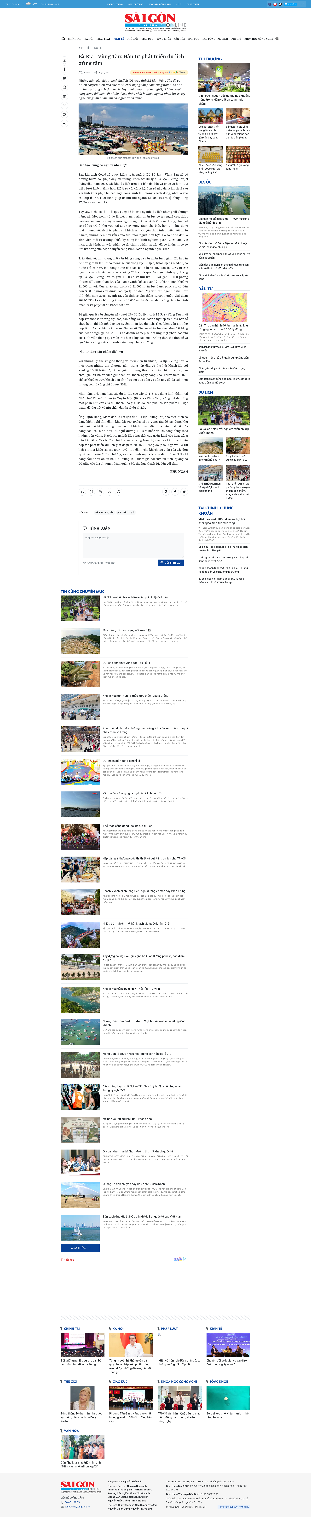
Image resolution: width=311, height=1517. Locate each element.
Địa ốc (205, 181)
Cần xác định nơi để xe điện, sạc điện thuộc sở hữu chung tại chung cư (223, 245)
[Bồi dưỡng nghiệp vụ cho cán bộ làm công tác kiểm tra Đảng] (82, 1345)
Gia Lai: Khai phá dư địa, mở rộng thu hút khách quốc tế (138, 1151)
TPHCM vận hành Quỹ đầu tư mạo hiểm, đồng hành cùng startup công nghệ (179, 1417)
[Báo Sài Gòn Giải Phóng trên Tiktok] (280, 4)
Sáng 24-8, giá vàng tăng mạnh (237, 167)
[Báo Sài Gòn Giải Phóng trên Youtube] (275, 4)
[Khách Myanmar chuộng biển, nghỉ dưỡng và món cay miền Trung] (80, 902)
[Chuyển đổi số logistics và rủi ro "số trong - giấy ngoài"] (228, 1345)
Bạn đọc (193, 38)
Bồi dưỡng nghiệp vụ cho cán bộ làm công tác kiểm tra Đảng (81, 1362)
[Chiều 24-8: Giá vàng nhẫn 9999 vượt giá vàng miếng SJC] (210, 154)
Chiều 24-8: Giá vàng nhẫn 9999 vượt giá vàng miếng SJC (210, 169)
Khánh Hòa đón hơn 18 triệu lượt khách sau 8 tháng (135, 695)
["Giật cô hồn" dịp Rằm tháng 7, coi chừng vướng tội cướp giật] (180, 1345)
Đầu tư (205, 288)
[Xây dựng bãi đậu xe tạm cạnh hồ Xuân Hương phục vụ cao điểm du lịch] (80, 967)
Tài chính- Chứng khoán (216, 510)
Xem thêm (276, 39)
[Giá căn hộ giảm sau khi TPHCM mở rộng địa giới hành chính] (224, 200)
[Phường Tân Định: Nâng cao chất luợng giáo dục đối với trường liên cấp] (131, 1398)
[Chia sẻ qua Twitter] (64, 78)
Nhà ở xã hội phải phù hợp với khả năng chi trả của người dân (224, 255)
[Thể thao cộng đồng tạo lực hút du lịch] (80, 837)
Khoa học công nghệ (258, 38)
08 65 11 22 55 (72, 1502)
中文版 (179, 4)
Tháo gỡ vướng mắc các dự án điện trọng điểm (221, 370)
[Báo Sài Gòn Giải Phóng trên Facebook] (269, 4)
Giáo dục (147, 38)
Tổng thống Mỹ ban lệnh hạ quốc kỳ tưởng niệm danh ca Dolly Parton (81, 1417)
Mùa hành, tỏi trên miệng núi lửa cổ (125, 630)
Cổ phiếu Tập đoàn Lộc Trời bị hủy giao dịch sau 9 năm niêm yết (223, 548)
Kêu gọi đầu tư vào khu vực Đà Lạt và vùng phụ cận (222, 348)
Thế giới (132, 38)
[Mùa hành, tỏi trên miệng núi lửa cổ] (80, 641)
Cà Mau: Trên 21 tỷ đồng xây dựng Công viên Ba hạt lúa (223, 359)
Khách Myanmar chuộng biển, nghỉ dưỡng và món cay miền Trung (144, 891)
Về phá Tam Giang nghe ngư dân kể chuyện (131, 793)
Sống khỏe (163, 38)
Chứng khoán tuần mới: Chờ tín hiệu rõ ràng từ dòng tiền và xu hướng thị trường (223, 570)
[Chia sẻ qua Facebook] (64, 69)
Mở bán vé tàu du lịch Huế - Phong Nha (127, 1119)
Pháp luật (103, 38)
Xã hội (89, 38)
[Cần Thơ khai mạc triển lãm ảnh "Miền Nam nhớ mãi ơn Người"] (82, 1447)
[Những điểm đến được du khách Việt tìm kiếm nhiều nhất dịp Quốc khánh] (80, 1032)
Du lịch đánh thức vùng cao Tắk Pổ (125, 662)
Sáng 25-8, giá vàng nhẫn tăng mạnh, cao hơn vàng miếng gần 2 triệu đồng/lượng (238, 132)
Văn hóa (179, 38)
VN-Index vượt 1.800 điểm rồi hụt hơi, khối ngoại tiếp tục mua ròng (222, 521)
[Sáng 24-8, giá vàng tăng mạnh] (238, 154)
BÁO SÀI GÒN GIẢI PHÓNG (155, 22)
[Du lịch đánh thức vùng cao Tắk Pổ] (80, 674)
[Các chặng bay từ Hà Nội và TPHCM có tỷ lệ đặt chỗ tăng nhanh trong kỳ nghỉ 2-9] (80, 1097)
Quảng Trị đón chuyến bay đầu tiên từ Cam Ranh (134, 1184)
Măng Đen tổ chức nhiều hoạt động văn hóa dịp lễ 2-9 (137, 1053)
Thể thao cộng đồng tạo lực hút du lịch (127, 826)
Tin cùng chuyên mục (82, 591)
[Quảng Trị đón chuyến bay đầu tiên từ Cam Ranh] (80, 1195)
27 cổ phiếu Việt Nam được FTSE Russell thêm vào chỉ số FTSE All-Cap (221, 580)
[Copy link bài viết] (64, 105)
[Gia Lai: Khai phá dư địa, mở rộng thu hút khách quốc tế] (80, 1162)
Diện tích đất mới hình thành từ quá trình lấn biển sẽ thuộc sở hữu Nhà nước (223, 266)
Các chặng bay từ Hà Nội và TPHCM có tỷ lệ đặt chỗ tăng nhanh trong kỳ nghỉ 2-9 (143, 1088)
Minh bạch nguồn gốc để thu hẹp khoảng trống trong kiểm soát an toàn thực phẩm (224, 99)
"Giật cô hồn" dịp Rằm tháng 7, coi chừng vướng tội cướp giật (179, 1362)
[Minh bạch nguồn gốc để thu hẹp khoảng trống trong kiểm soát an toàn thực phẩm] (224, 77)
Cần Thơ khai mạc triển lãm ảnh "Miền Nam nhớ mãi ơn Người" (81, 1464)
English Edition (115, 4)
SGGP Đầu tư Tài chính (160, 4)
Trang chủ (63, 39)
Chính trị (74, 38)
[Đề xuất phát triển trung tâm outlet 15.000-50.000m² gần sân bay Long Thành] (210, 116)
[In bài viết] (64, 96)
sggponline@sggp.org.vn (77, 1506)
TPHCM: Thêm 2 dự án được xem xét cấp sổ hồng (223, 277)
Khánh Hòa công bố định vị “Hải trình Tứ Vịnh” (132, 988)
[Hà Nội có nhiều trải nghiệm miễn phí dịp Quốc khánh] (80, 608)
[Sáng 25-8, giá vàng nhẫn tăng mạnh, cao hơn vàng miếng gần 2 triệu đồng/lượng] (238, 116)
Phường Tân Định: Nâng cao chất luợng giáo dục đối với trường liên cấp (130, 1417)
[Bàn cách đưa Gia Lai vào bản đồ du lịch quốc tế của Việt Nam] (80, 1228)
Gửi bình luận (173, 562)
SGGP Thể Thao (135, 4)
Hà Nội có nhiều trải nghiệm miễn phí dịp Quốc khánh (136, 597)
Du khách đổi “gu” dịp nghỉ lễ (121, 760)
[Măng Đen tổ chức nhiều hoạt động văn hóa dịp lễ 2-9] (80, 1065)
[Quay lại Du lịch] (64, 123)
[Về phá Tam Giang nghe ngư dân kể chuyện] (80, 804)
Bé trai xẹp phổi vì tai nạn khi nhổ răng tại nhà (228, 1415)
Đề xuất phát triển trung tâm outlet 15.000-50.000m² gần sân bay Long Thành (208, 134)
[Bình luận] (64, 114)
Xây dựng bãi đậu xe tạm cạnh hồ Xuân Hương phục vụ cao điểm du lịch (143, 958)
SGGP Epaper (193, 4)
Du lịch (99, 48)
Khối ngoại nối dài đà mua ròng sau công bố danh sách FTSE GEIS (223, 559)
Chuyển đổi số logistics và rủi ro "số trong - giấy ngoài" (227, 1362)
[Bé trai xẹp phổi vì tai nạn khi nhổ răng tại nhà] (228, 1398)
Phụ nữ (236, 38)
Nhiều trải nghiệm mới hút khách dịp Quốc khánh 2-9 (136, 923)
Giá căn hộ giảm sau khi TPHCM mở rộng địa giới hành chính (223, 220)
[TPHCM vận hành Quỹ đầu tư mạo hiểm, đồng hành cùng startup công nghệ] (180, 1398)
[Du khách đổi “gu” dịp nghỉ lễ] (80, 772)
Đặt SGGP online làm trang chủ (234, 1507)
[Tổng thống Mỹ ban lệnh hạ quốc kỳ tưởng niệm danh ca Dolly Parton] (82, 1398)
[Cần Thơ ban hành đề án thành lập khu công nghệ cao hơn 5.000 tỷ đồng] (224, 307)
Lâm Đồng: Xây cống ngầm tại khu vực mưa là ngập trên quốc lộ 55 (224, 380)
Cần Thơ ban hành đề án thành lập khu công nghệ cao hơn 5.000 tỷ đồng (223, 327)
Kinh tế (119, 38)
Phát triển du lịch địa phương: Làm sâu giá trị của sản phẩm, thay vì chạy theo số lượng (145, 730)
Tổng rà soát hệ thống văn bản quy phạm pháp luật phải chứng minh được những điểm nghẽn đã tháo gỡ (130, 1366)
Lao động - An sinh (215, 38)
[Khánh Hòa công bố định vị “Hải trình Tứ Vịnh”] (80, 1000)
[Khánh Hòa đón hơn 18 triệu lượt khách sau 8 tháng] (80, 707)
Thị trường (210, 58)
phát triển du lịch (125, 512)
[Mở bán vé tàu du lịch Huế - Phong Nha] (80, 1130)
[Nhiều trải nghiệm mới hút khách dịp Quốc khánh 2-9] (80, 935)
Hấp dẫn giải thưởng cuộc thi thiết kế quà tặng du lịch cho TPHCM (144, 858)
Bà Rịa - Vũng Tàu (104, 512)
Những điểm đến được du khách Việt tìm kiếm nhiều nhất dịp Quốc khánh (145, 1023)
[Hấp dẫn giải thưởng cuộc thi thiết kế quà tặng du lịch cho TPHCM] (80, 869)
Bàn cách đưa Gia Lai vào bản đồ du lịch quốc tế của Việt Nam (142, 1216)
